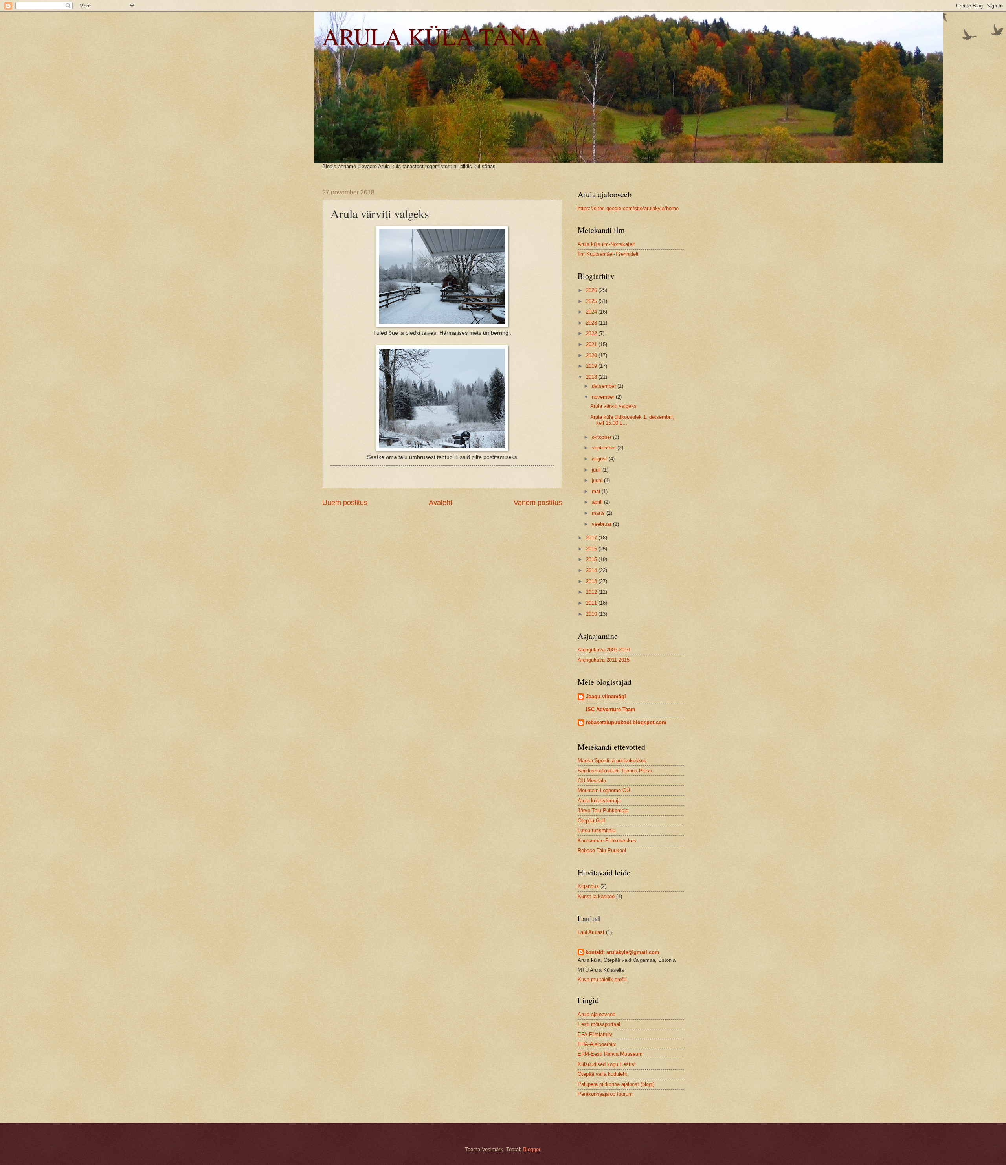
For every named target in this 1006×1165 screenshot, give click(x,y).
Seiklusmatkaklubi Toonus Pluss (615, 771)
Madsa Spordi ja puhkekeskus (612, 760)
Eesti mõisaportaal (599, 1024)
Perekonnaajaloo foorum (605, 1094)
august (600, 459)
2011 (592, 603)
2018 (592, 377)
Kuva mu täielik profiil (602, 979)
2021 (592, 344)
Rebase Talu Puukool (602, 850)
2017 (592, 538)
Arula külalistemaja (599, 801)
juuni (598, 480)
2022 (592, 333)
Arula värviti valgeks (613, 406)
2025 (592, 301)
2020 (592, 355)
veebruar (602, 524)
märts (599, 513)
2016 (592, 549)
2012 (592, 592)
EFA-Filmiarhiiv (595, 1034)
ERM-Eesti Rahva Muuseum (610, 1054)
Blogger (531, 1149)
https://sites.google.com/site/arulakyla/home (628, 208)
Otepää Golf (591, 821)
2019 (592, 366)
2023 (592, 323)
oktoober (602, 437)
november (604, 397)
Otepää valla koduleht (602, 1074)
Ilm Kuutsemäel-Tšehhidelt (608, 254)
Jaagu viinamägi (606, 696)
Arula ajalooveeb (596, 1014)
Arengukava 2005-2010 (604, 650)
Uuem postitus (344, 502)
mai (597, 491)
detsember (604, 386)
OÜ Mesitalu (592, 780)
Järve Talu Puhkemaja (603, 810)
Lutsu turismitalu (596, 830)
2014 (592, 570)
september (604, 448)
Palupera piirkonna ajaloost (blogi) (616, 1084)
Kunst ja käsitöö (596, 896)
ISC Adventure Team (610, 709)
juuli (597, 470)
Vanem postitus (538, 502)
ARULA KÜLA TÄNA (432, 36)
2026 (592, 290)
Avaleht (440, 502)
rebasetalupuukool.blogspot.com (626, 722)
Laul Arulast (591, 932)
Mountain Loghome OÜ (604, 790)
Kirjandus (588, 886)
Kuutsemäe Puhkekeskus (607, 841)
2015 (592, 559)
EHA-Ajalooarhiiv (597, 1044)
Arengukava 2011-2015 (604, 660)
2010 (592, 614)
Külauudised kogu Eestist (607, 1064)
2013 (592, 581)
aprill (598, 502)
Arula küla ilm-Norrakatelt (606, 244)
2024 (592, 312)
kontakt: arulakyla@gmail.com (622, 952)
